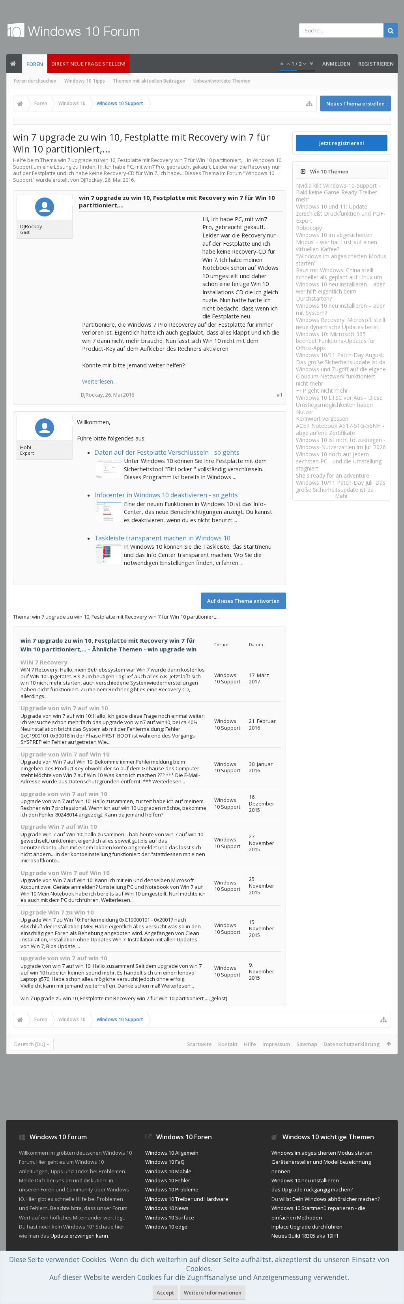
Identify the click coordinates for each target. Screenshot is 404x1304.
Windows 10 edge (166, 1226)
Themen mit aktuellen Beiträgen (149, 80)
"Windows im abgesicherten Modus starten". (341, 259)
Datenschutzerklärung (352, 1044)
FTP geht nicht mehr (322, 390)
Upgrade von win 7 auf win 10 (64, 708)
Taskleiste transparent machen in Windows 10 (162, 538)
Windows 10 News (167, 1208)
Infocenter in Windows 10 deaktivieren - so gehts (166, 495)
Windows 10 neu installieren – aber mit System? (340, 309)
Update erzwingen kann (79, 1235)
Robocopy (309, 227)
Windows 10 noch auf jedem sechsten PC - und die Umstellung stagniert (339, 461)
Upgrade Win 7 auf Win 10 (59, 826)
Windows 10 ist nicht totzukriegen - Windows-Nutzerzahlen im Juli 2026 (341, 443)
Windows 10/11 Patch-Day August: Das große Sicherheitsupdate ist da (340, 358)
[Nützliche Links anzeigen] (309, 103)
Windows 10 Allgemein (171, 1152)
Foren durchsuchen (35, 80)
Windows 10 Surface (169, 1217)
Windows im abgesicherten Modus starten (321, 1152)
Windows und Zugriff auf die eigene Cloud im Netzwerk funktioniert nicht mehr (341, 376)
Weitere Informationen (212, 1292)
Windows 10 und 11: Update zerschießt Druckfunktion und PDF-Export (340, 213)
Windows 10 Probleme (171, 1189)
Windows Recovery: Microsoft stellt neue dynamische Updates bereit (341, 323)
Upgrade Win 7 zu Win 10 (57, 912)
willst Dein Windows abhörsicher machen (328, 1198)
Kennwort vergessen (322, 418)
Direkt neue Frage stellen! (88, 63)
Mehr (341, 496)
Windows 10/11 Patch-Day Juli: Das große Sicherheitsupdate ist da (340, 486)
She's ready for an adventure (332, 475)
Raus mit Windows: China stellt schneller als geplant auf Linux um (339, 273)
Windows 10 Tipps (84, 80)
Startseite (199, 1044)
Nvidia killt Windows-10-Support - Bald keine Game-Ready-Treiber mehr (338, 192)
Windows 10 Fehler (167, 1180)
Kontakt (228, 1044)
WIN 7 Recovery (44, 662)
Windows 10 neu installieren (305, 1180)
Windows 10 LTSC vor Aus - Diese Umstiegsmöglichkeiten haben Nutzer (339, 405)
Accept (165, 1292)
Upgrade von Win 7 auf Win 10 (65, 754)
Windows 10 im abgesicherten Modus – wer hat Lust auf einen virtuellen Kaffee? (336, 242)
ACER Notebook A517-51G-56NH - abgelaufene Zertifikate (340, 429)
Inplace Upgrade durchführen (306, 1226)
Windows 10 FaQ (165, 1161)
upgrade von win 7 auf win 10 (64, 794)
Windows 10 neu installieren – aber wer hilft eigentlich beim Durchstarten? (340, 291)
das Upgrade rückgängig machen (310, 1189)
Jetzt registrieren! (341, 143)
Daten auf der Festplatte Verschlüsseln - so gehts (166, 452)
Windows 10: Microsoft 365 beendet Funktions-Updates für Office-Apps (335, 341)
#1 (279, 394)
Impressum (276, 1044)
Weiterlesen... (99, 381)
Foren (34, 64)
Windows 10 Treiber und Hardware (186, 1198)
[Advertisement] (141, 264)
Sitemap (306, 1044)
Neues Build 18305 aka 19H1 (305, 1235)
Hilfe (250, 1044)
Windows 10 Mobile (168, 1171)
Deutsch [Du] (29, 1044)
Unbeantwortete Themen (222, 80)
